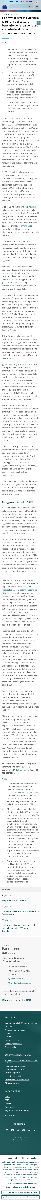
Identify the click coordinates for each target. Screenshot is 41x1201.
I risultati (9, 365)
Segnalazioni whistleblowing (17, 1110)
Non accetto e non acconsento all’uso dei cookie (22, 1197)
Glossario (9, 1027)
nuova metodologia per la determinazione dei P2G (20, 590)
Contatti (8, 1033)
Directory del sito (12, 1115)
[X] (6, 1130)
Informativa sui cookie (14, 1069)
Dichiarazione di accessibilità (17, 1080)
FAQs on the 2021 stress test (15, 901)
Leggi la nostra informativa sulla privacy (22, 1183)
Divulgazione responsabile (16, 1083)
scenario (9, 283)
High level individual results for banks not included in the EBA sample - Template (19, 928)
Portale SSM (10, 1107)
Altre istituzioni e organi (15, 1030)
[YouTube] (23, 1130)
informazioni (27, 226)
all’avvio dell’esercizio (16, 793)
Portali (7, 1097)
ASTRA (7, 1100)
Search (30, 6)
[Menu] (37, 7)
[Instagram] (18, 1130)
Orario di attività (12, 1040)
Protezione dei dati (13, 1076)
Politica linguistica (12, 1073)
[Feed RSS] (34, 1130)
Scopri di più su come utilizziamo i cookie (21, 1187)
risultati (32, 207)
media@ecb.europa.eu (21, 983)
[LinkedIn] (12, 1130)
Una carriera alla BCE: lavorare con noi (21, 1023)
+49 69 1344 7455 (18, 979)
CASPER (8, 1104)
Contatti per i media (15, 1000)
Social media (10, 1047)
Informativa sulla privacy (15, 1066)
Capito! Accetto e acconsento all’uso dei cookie (22, 1192)
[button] (36, 2)
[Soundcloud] (29, 1130)
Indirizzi (8, 1037)
